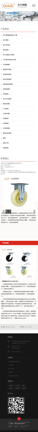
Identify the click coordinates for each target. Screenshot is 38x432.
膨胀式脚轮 (6, 104)
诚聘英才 (16, 427)
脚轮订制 (6, 143)
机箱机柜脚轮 (7, 74)
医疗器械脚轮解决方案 (10, 35)
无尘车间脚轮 (7, 99)
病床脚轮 (6, 50)
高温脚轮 (6, 118)
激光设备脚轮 (7, 79)
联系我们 (18, 388)
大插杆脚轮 (6, 113)
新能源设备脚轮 (8, 84)
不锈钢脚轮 (6, 64)
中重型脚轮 (6, 128)
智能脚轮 (6, 148)
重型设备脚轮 (7, 133)
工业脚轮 (6, 108)
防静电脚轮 (6, 89)
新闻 (23, 385)
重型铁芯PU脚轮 (10, 327)
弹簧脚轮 (6, 123)
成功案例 (27, 425)
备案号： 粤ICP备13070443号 (17, 423)
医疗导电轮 (6, 45)
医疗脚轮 (6, 40)
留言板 (24, 388)
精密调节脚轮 (7, 69)
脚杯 (4, 138)
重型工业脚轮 (28, 327)
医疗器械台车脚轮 (8, 55)
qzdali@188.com (16, 351)
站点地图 (23, 427)
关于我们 (11, 385)
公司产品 (18, 385)
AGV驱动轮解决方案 (9, 59)
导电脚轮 (6, 94)
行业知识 (11, 388)
